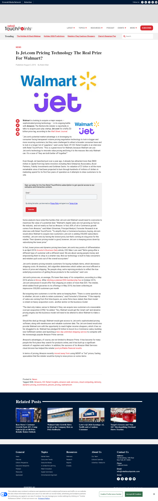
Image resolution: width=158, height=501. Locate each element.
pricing (58, 385)
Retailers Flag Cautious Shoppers (81, 36)
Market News (45, 456)
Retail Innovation (46, 469)
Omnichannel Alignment (49, 475)
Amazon (37, 382)
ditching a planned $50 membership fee (64, 280)
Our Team (95, 456)
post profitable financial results (68, 348)
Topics (82, 28)
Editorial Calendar (97, 459)
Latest (70, 28)
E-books (68, 466)
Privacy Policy (44, 498)
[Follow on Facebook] (142, 2)
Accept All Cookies (133, 494)
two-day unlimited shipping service (72, 332)
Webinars (69, 456)
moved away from (62, 353)
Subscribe (146, 28)
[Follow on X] (149, 2)
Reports (68, 463)
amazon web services (68, 382)
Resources (96, 28)
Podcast (110, 28)
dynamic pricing (29, 385)
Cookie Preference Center (110, 494)
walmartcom (66, 385)
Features (18, 459)
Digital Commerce (47, 472)
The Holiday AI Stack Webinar (29, 36)
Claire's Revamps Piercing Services (112, 36)
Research (69, 459)
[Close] (154, 494)
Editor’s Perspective (22, 463)
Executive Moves (46, 463)
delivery (97, 382)
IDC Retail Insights (50, 382)
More (132, 28)
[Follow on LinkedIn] (146, 2)
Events (121, 28)
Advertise (28, 2)
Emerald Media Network (11, 2)
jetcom (51, 385)
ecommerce (42, 385)
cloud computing (86, 382)
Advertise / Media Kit (98, 463)
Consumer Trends (47, 459)
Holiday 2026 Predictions (54, 36)
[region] (79, 494)
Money (38, 280)
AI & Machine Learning (48, 466)
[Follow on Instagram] (152, 2)
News (18, 47)
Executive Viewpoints (22, 466)
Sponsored (19, 475)
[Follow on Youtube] (156, 2)
